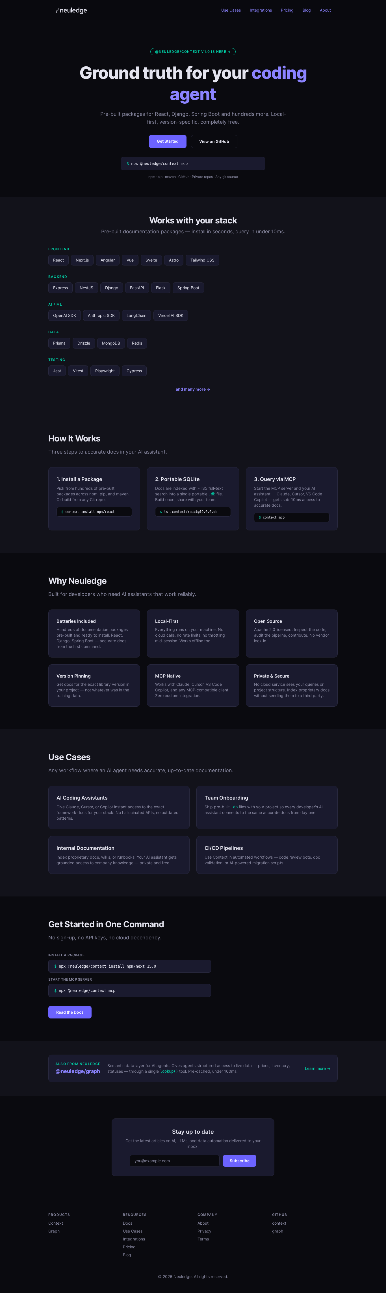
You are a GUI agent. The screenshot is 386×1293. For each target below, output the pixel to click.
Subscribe (240, 1160)
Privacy (204, 1231)
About (325, 10)
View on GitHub (214, 141)
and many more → (193, 389)
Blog (307, 10)
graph (277, 1231)
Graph (54, 1231)
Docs (127, 1223)
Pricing (287, 10)
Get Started (168, 141)
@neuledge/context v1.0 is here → (193, 51)
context (279, 1223)
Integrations (261, 10)
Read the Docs (70, 1012)
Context (55, 1223)
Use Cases (231, 10)
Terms (203, 1239)
